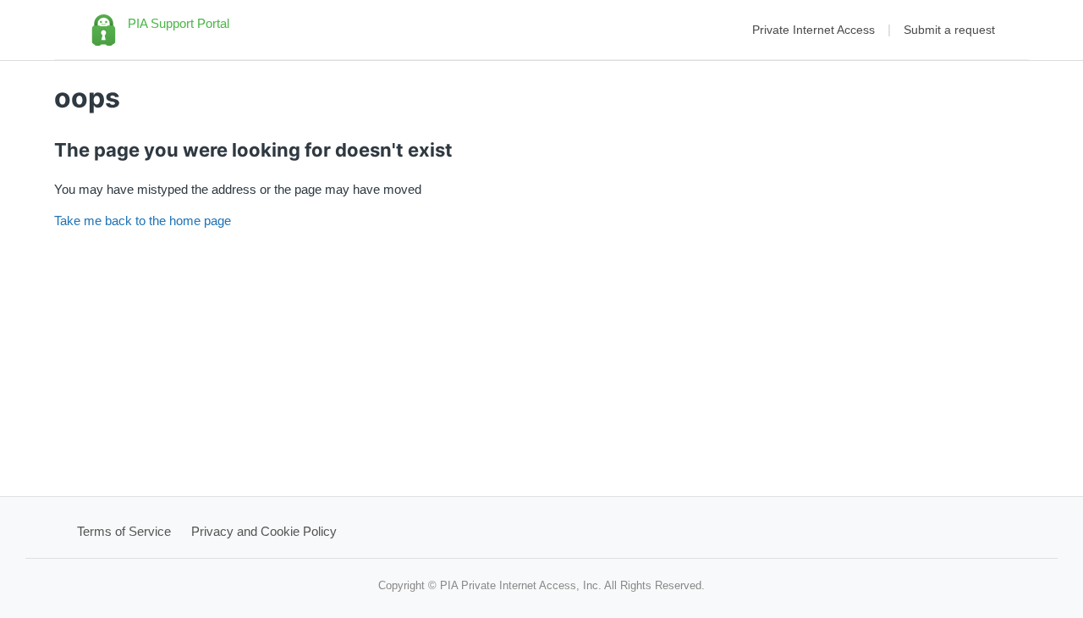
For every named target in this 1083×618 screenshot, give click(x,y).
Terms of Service (124, 531)
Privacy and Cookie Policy (264, 531)
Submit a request (949, 29)
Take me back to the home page (142, 220)
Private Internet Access (813, 29)
